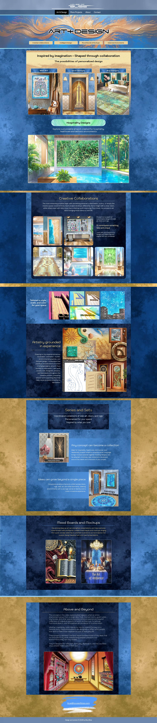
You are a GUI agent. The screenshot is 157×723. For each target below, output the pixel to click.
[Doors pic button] (78, 94)
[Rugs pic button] (113, 94)
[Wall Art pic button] (44, 94)
